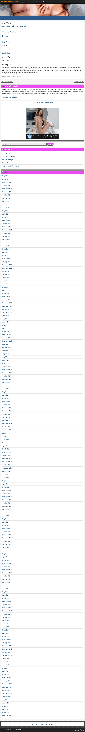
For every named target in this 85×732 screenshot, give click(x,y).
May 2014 (5, 481)
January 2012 (6, 566)
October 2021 (6, 271)
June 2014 (5, 477)
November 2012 (7, 538)
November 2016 (7, 411)
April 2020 (5, 328)
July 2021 (5, 281)
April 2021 (5, 290)
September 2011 (7, 579)
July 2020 (5, 319)
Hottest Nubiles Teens (9, 1)
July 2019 (5, 357)
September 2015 (7, 430)
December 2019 (7, 341)
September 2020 (7, 312)
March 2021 (5, 293)
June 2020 (5, 322)
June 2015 (5, 439)
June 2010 (5, 627)
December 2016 (7, 408)
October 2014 (6, 465)
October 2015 (6, 427)
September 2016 (7, 417)
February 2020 (6, 335)
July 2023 (5, 204)
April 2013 (5, 522)
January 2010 (6, 643)
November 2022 (7, 230)
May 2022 (5, 249)
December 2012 (7, 535)
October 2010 (6, 614)
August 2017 (6, 382)
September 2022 (7, 236)
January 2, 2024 (11, 26)
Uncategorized (21, 26)
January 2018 (6, 366)
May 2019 (5, 363)
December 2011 (7, 569)
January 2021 (6, 300)
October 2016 (6, 414)
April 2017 (5, 395)
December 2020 (7, 303)
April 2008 (5, 709)
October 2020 (6, 309)
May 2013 (5, 519)
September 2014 (7, 468)
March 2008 (5, 712)
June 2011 (5, 588)
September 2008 (7, 693)
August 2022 (6, 239)
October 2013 (6, 503)
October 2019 (6, 347)
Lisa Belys (5, 53)
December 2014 (7, 458)
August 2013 (6, 509)
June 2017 (5, 389)
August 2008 (6, 696)
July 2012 (5, 550)
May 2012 (5, 554)
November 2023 (7, 192)
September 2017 (7, 379)
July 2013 (5, 512)
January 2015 (6, 455)
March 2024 (5, 179)
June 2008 (5, 703)
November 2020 (7, 306)
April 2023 (5, 214)
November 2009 (7, 649)
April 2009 (5, 671)
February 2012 (6, 563)
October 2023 (6, 195)
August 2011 (6, 582)
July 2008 (5, 700)
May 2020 (5, 325)
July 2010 (5, 623)
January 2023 (6, 223)
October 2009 (6, 652)
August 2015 (6, 433)
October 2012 (6, 541)
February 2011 (6, 601)
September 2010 (7, 617)
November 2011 (7, 573)
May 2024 (5, 176)
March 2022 (5, 255)
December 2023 (7, 188)
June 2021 (5, 284)
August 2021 (6, 277)
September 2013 (7, 506)
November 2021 (7, 268)
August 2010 (6, 620)
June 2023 (5, 208)
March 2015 (5, 449)
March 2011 (5, 598)
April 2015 (5, 446)
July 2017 (5, 385)
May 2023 (5, 211)
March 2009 (5, 674)
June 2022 (5, 246)
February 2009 (6, 677)
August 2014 (6, 471)
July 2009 (5, 662)
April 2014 (5, 484)
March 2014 (5, 487)
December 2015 (7, 420)
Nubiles (5, 36)
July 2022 (5, 242)
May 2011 (5, 592)
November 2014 (7, 461)
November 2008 (7, 687)
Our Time (6, 23)
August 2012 (6, 547)
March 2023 (5, 217)
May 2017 (5, 392)
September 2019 (7, 350)
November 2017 (7, 373)
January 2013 (6, 531)
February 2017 (6, 401)
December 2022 (7, 227)
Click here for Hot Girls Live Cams (42, 102)
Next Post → (79, 81)
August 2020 (6, 315)
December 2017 (7, 369)
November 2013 (7, 500)
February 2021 (6, 296)
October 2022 (6, 233)
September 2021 (7, 274)
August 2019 (6, 354)
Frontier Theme (79, 730)
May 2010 (5, 630)
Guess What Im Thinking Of (10, 166)
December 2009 (7, 646)
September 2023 (7, 198)
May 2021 (5, 287)
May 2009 (5, 668)
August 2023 (6, 201)
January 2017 (6, 404)
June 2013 (5, 516)
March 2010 (5, 636)
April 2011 (5, 595)
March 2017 (5, 398)
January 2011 (6, 604)
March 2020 (5, 331)
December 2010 (7, 608)
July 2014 (5, 474)
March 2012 (5, 560)
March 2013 (5, 525)
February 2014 (6, 490)
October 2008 (6, 690)
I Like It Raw (6, 163)
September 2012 (7, 544)
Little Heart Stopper (8, 160)
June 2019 (5, 360)
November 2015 (7, 423)
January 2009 (6, 681)
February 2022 (6, 258)
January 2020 (6, 338)
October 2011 (6, 576)
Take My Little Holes (8, 156)
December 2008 (7, 684)
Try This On (6, 153)
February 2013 (6, 528)
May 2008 (5, 706)
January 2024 (6, 185)
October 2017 (6, 376)
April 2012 (5, 557)
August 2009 (6, 658)
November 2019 (7, 344)
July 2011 (5, 585)
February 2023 (6, 220)
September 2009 (7, 655)
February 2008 (6, 715)
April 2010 (5, 633)
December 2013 (7, 496)
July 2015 (5, 436)
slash (3, 26)
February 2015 (6, 452)
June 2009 (5, 665)
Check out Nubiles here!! (9, 97)
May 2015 (5, 442)
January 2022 (6, 262)
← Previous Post (7, 81)
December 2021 (7, 265)
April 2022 (5, 252)
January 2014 (6, 493)
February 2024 (6, 182)
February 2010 (6, 639)
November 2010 (7, 611)
